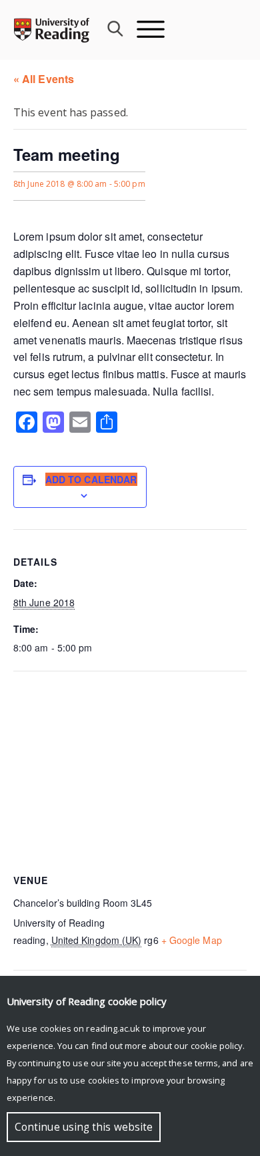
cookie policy (217, 1046)
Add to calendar (91, 479)
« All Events (43, 78)
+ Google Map (191, 940)
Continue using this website (84, 1127)
